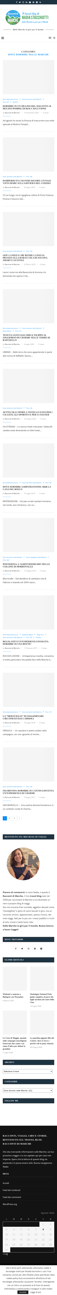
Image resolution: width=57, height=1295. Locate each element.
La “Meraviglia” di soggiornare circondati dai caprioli (23, 717)
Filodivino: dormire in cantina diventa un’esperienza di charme (28, 792)
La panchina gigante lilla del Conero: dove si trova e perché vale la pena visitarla (42, 1040)
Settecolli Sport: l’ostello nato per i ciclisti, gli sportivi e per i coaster (27, 413)
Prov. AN (29, 251)
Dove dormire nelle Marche (32, 99)
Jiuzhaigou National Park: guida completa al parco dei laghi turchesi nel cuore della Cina (42, 998)
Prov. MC (29, 176)
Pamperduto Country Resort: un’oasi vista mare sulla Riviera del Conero (27, 182)
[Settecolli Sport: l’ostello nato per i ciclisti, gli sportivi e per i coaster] (28, 386)
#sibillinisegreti (27, 635)
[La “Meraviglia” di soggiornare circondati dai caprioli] (28, 690)
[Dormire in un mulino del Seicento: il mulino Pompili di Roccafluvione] (28, 77)
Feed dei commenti (12, 1197)
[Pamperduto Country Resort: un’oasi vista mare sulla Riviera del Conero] (28, 154)
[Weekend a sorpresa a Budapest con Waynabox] (15, 979)
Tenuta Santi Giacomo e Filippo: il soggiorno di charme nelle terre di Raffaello (26, 337)
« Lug (5, 1253)
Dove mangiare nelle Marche (36, 557)
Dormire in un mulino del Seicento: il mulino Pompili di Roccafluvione (27, 107)
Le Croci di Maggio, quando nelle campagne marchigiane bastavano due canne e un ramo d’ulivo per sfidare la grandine (15, 1043)
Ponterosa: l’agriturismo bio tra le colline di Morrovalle (26, 565)
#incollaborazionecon (10, 99)
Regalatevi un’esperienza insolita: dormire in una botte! (26, 642)
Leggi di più (35, 1292)
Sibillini (15, 102)
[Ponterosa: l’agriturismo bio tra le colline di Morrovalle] (28, 535)
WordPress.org (10, 1204)
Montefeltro (7, 331)
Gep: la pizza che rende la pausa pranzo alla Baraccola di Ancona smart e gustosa (25, 257)
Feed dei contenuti (11, 1190)
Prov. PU (18, 331)
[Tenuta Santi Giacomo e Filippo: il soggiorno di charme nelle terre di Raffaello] (28, 306)
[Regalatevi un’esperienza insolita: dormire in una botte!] (28, 612)
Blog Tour (40, 635)
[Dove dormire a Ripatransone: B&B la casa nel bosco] (28, 460)
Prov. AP (6, 102)
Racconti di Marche (12, 113)
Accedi (6, 1183)
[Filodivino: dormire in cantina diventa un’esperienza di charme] (28, 764)
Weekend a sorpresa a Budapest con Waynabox (13, 995)
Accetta (23, 1292)
